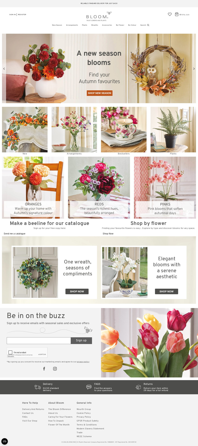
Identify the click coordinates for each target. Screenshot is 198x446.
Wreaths (94, 25)
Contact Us (28, 413)
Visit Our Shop (29, 421)
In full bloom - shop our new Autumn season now (99, 3)
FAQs (24, 417)
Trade (80, 433)
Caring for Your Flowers (60, 417)
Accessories (107, 25)
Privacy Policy (84, 417)
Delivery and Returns (33, 409)
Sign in (12, 14)
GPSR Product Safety (88, 421)
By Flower (120, 25)
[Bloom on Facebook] (44, 368)
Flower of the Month (59, 425)
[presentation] (4, 68)
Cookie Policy (84, 413)
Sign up (81, 340)
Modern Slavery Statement (90, 429)
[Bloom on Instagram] (55, 368)
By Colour (132, 25)
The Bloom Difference (59, 409)
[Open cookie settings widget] (4, 441)
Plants (84, 25)
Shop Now (108, 233)
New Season (57, 25)
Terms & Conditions (87, 425)
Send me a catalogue (14, 233)
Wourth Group (84, 409)
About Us (53, 413)
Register (22, 14)
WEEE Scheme (84, 436)
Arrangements (72, 25)
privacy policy (83, 362)
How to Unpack (56, 421)
